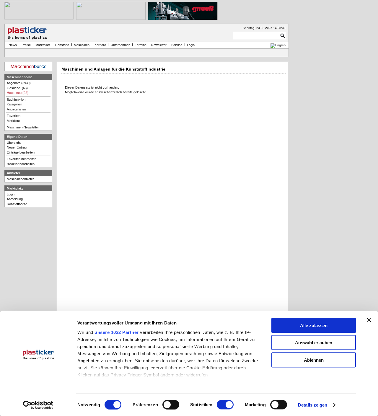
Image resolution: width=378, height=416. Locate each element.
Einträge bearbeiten (21, 152)
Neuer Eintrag (17, 147)
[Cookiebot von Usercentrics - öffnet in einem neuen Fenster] (38, 405)
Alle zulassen (314, 325)
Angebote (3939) (19, 83)
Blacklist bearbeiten (21, 164)
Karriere (100, 45)
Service (176, 45)
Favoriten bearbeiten (21, 159)
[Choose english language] (278, 45)
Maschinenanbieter (20, 179)
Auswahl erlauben (313, 342)
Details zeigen (312, 404)
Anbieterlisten (16, 109)
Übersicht (14, 142)
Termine (140, 45)
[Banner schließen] (369, 320)
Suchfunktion (16, 99)
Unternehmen (120, 45)
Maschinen (81, 45)
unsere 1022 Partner (116, 332)
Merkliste (13, 121)
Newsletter (159, 45)
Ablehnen (314, 359)
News (12, 45)
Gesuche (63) (17, 88)
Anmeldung (15, 199)
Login (10, 194)
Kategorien (14, 104)
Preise (26, 45)
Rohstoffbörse (17, 204)
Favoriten (13, 116)
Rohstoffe (62, 45)
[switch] (170, 405)
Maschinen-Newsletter (23, 127)
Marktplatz (42, 45)
